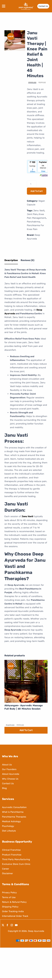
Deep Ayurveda (36, 931)
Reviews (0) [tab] (27, 260)
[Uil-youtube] (16, 925)
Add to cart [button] (26, 730)
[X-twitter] (3, 925)
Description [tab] (11, 260)
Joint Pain (32, 214)
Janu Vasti (38, 210)
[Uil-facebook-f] (7, 925)
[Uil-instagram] (11, 925)
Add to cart (37, 191)
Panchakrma (33, 221)
